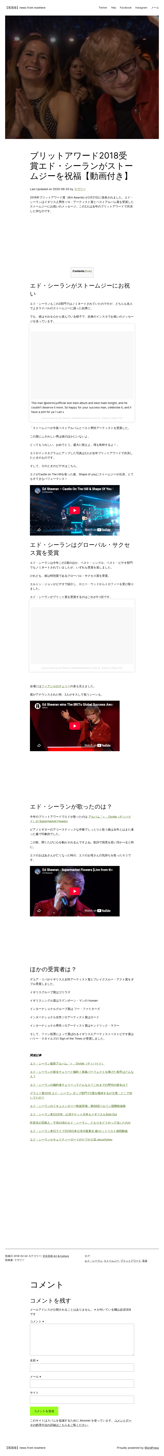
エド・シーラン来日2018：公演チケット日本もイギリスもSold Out (73, 1114)
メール (35, 1376)
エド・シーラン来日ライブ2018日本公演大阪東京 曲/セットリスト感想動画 (79, 1131)
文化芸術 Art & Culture (56, 1256)
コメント (37, 1321)
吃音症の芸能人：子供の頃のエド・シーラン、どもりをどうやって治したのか (80, 1122)
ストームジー (111, 1260)
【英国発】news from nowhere (25, 7)
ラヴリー (80, 189)
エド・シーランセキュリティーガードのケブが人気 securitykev (71, 1139)
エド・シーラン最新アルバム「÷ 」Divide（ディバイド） (67, 1063)
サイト (34, 1392)
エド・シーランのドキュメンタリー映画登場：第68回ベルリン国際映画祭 (78, 1106)
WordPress (151, 1447)
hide (88, 271)
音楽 (144, 1260)
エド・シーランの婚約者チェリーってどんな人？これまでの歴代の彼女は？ (79, 1085)
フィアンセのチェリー (55, 686)
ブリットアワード (130, 1260)
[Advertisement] (57, 239)
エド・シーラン (93, 1260)
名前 (34, 1360)
